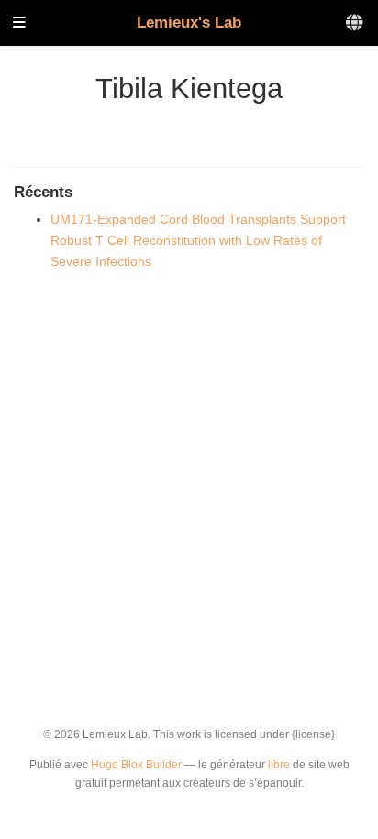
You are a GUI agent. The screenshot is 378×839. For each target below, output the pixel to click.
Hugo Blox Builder (136, 764)
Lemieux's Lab (189, 22)
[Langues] (355, 23)
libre (279, 764)
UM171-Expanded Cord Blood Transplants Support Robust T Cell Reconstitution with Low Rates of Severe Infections (198, 240)
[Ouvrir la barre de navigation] (19, 23)
